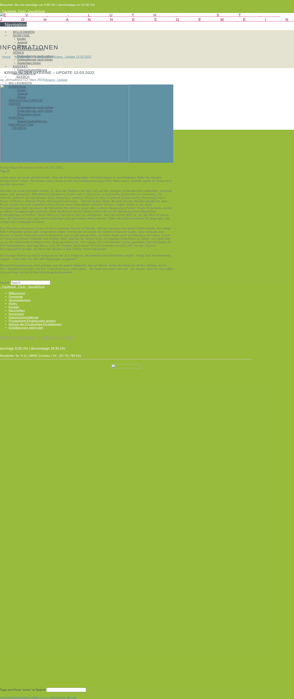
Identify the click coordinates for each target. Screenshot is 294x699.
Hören (13, 303)
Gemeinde (16, 296)
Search (5, 282)
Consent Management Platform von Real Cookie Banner (38, 697)
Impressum (16, 314)
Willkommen (17, 293)
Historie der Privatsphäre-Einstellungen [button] (35, 324)
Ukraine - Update (55, 79)
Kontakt (14, 307)
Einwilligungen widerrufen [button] (26, 327)
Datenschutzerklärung (24, 317)
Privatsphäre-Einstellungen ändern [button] (32, 320)
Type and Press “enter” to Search (22, 689)
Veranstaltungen (20, 300)
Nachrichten (17, 310)
